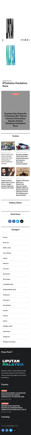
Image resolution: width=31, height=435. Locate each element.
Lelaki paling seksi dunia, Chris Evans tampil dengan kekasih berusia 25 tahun (8, 184)
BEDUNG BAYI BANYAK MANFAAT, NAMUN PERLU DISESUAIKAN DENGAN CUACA (13, 408)
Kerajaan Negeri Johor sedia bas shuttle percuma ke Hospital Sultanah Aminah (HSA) (22, 159)
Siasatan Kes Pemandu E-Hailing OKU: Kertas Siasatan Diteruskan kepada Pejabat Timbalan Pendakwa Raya (15, 119)
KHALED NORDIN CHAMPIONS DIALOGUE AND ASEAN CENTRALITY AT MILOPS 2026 (13, 395)
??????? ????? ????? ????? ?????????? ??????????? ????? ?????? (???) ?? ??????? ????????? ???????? (7, 159)
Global (4, 390)
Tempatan (15, 94)
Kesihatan (4, 403)
